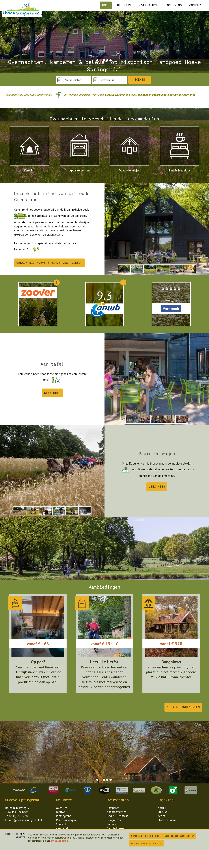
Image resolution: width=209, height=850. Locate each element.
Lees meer (52, 392)
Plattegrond (63, 816)
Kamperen (113, 808)
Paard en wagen (66, 820)
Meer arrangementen (183, 707)
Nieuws (60, 812)
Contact (195, 5)
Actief (161, 816)
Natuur (162, 808)
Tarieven (112, 824)
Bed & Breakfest (117, 816)
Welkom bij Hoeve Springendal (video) (49, 262)
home (106, 5)
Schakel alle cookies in (145, 836)
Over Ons (61, 808)
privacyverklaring (59, 840)
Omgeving (174, 5)
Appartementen (117, 812)
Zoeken (140, 79)
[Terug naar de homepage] (22, 9)
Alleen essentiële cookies (146, 843)
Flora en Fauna (167, 820)
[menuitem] (106, 5)
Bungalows (114, 820)
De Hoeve (124, 5)
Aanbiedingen (115, 828)
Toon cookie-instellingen (179, 836)
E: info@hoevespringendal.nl (23, 820)
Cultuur (162, 812)
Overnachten (149, 5)
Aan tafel (62, 828)
